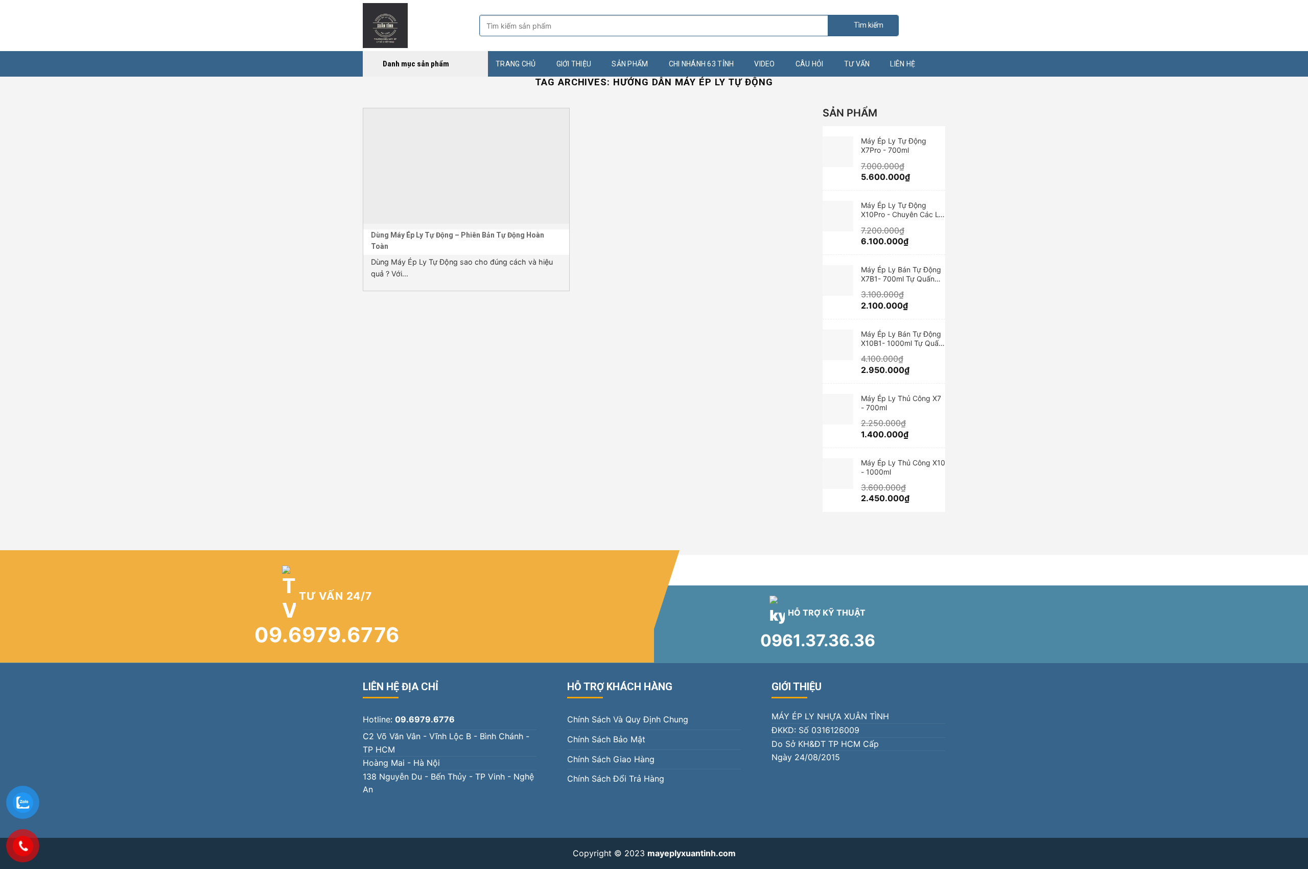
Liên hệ (902, 64)
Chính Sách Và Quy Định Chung (627, 719)
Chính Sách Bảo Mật (606, 739)
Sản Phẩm (630, 64)
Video (764, 64)
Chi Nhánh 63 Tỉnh (701, 64)
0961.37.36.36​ (817, 640)
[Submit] (863, 25)
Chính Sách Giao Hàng (611, 759)
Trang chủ (516, 64)
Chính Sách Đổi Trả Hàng (615, 778)
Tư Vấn (857, 64)
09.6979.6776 (327, 634)
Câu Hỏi (810, 64)
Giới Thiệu (574, 64)
